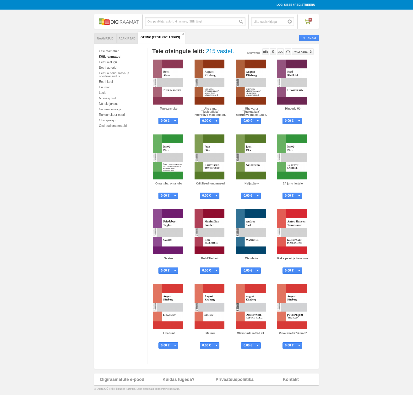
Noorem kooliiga (110, 109)
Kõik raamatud (109, 56)
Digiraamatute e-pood (122, 379)
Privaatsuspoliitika (235, 379)
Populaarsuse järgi (265, 51)
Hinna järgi (273, 51)
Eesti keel (106, 81)
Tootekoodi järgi (288, 51)
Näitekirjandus (109, 104)
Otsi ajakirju (107, 120)
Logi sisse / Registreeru (296, 4)
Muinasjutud (107, 98)
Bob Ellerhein (210, 258)
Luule (102, 93)
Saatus (169, 258)
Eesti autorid (107, 67)
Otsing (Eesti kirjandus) (160, 37)
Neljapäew (252, 183)
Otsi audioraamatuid (113, 126)
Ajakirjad (127, 38)
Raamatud (105, 38)
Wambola (251, 258)
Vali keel (301, 51)
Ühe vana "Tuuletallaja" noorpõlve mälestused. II (210, 113)
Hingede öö (292, 108)
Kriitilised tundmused (210, 183)
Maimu (210, 333)
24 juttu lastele (293, 183)
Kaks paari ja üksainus (292, 258)
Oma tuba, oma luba (168, 183)
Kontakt (291, 379)
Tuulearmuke (169, 108)
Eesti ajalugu (108, 62)
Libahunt (169, 333)
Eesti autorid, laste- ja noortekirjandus (114, 74)
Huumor (104, 87)
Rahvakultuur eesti (112, 115)
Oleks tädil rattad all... (251, 333)
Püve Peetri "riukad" (293, 333)
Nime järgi (280, 51)
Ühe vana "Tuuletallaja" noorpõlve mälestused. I (251, 113)
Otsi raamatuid (109, 51)
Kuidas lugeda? (179, 379)
